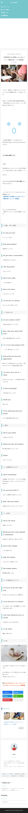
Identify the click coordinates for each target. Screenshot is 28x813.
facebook (7, 692)
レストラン (17, 685)
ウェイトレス (22, 683)
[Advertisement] (14, 33)
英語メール (5, 12)
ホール (12, 685)
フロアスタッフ (7, 685)
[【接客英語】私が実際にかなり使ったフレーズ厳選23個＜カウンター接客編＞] (14, 716)
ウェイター (15, 683)
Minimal (11, 810)
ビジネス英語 (5, 9)
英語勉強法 (5, 15)
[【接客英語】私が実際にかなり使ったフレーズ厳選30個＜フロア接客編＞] (14, 73)
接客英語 (23, 685)
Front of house (8, 683)
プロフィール (5, 6)
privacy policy (4, 801)
